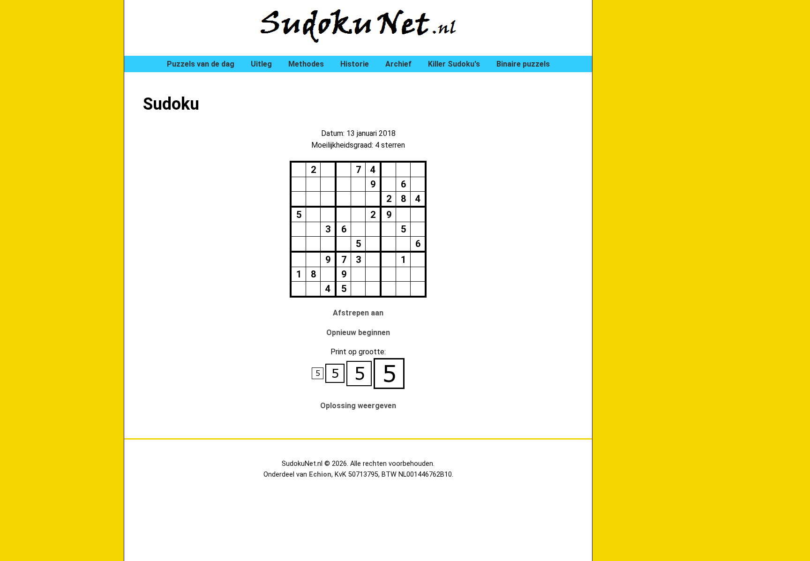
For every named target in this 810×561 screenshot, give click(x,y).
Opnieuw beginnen (358, 332)
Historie (354, 64)
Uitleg (261, 64)
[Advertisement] (648, 159)
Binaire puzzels (523, 64)
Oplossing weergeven (358, 405)
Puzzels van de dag (200, 64)
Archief (398, 64)
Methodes (306, 64)
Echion (320, 475)
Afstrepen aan (358, 312)
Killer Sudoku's (454, 64)
